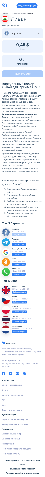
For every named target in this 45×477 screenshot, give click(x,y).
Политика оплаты (11, 453)
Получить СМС (22, 74)
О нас (5, 390)
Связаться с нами (11, 438)
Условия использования (22, 469)
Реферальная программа (15, 424)
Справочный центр (12, 433)
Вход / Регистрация (27, 6)
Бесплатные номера (12, 395)
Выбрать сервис (19, 292)
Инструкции (8, 443)
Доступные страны (12, 410)
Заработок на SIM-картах (15, 419)
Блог (4, 405)
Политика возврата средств (17, 448)
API (3, 400)
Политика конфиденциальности (22, 473)
